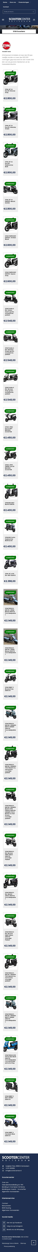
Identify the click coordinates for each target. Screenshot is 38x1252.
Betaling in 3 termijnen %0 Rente (13, 1187)
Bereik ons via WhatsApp (15, 1230)
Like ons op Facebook (14, 1223)
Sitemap (23, 1243)
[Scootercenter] (19, 19)
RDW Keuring (6, 1208)
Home (5, 2)
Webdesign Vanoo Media (10, 1243)
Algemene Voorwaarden (10, 1192)
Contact (6, 7)
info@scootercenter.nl (13, 1171)
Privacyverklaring (9, 1246)
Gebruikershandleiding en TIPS (12, 1185)
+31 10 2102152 (10, 1168)
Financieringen (24, 2)
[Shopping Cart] (33, 19)
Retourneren (6, 1206)
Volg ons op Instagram (15, 1226)
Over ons (13, 2)
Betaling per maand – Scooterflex (14, 1189)
